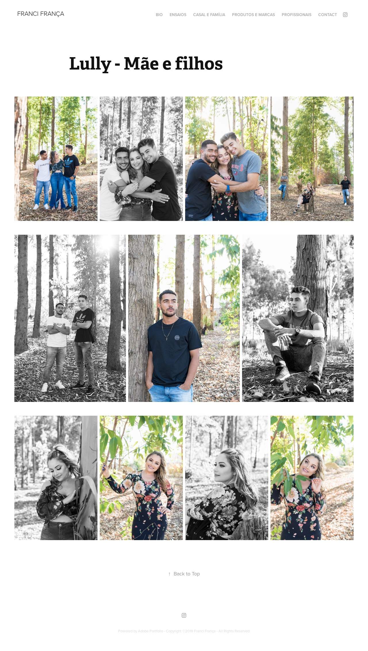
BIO (159, 15)
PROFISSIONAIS (296, 15)
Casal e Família (209, 15)
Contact (327, 15)
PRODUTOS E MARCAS (253, 15)
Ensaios (178, 15)
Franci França (40, 13)
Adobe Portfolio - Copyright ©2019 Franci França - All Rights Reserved (194, 630)
